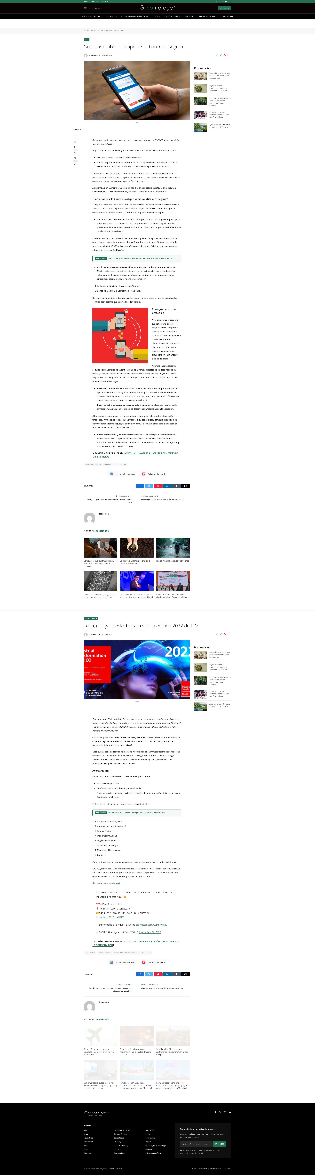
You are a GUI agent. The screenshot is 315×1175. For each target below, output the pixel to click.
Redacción (96, 55)
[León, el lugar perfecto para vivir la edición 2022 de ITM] (137, 669)
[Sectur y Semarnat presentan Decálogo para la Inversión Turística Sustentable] (100, 1036)
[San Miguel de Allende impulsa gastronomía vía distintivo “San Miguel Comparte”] (173, 1036)
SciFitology (189, 16)
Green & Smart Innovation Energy (135, 16)
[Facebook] (75, 136)
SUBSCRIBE (224, 8)
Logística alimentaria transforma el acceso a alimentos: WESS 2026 (218, 88)
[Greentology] (157, 8)
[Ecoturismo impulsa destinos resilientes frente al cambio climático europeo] (137, 1036)
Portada (86, 30)
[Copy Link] (75, 163)
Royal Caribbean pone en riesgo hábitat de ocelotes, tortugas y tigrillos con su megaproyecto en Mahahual (172, 1086)
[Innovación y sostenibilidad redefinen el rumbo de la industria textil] (200, 76)
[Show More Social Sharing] (229, 55)
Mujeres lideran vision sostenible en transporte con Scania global (219, 114)
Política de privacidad (197, 1153)
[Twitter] (75, 141)
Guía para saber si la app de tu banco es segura (162, 988)
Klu (116, 464)
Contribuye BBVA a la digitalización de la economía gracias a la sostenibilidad (136, 596)
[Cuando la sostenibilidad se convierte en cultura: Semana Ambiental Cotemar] (200, 101)
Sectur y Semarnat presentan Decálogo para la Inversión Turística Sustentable (99, 1052)
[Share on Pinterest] (224, 55)
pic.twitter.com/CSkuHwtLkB (151, 924)
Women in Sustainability (208, 16)
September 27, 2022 (150, 932)
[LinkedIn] (75, 147)
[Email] (75, 158)
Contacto (104, 1)
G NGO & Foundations (91, 16)
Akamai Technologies (93, 464)
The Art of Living (171, 16)
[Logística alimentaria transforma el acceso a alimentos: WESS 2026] (200, 88)
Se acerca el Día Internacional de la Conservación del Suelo (135, 562)
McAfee (123, 464)
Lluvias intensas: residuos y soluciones (172, 561)
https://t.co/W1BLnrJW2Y (110, 917)
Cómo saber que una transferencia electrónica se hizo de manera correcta (140, 258)
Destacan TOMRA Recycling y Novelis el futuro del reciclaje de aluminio (100, 596)
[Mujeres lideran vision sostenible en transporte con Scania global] (200, 115)
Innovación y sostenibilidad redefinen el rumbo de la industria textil (219, 75)
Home (86, 1)
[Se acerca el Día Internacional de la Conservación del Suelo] (137, 548)
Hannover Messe (104, 953)
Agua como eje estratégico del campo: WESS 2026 (219, 126)
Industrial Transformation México (126, 953)
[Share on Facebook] (217, 55)
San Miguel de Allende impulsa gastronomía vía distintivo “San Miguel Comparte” (172, 1052)
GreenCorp (110, 16)
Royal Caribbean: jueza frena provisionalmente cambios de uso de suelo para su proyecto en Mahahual (136, 1086)
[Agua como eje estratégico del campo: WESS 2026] (200, 127)
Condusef (108, 464)
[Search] (230, 1)
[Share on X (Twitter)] (220, 55)
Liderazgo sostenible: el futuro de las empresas (162, 499)
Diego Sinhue (90, 953)
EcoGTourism (227, 16)
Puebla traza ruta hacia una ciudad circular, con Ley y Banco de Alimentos (172, 596)
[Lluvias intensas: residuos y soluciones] (173, 548)
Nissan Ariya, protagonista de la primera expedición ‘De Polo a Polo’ (137, 812)
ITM (143, 953)
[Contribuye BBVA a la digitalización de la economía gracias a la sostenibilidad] (137, 581)
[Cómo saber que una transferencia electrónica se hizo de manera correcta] (100, 548)
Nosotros (94, 1)
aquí (118, 882)
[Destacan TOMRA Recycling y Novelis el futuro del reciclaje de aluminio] (100, 581)
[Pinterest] (75, 152)
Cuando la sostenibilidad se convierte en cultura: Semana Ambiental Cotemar (220, 102)
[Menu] (85, 8)
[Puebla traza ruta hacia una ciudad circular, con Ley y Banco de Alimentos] (173, 581)
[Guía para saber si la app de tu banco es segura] (137, 90)
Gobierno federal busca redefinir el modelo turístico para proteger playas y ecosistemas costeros (100, 1086)
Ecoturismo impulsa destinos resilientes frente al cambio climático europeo (135, 1052)
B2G (156, 16)
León (149, 953)
